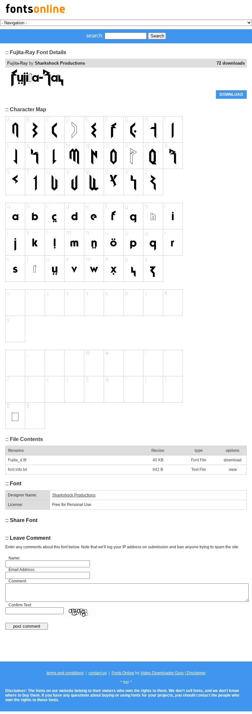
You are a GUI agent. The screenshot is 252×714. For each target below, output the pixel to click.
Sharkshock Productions (60, 63)
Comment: (18, 581)
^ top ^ (126, 682)
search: (94, 35)
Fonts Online (123, 673)
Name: (14, 558)
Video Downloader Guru (162, 673)
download (233, 460)
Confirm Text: (20, 605)
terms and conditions (65, 673)
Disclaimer (196, 673)
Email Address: (22, 569)
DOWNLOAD (231, 94)
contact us (98, 673)
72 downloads (231, 63)
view (233, 469)
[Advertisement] (126, 646)
